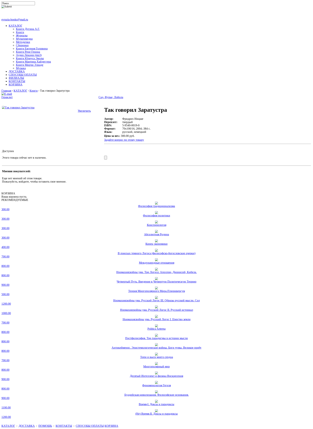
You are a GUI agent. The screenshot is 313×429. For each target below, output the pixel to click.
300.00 (5, 209)
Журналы (22, 35)
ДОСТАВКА (17, 71)
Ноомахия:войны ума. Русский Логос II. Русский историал (156, 309)
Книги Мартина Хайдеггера (33, 61)
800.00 (5, 265)
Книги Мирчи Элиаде (29, 64)
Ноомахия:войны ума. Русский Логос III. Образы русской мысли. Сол (156, 300)
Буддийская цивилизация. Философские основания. (156, 394)
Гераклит (7, 97)
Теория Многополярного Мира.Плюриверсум (156, 291)
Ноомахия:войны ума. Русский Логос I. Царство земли (157, 319)
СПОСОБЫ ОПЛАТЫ (23, 74)
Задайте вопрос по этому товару (124, 139)
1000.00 (6, 313)
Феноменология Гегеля (156, 385)
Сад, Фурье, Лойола (111, 97)
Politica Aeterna (156, 328)
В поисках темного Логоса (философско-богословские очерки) (156, 253)
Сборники (22, 45)
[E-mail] (6, 93)
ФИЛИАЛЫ (16, 77)
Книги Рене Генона (28, 51)
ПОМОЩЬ (45, 425)
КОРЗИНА (15, 84)
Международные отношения (156, 262)
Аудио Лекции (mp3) (29, 55)
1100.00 (6, 407)
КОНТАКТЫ (17, 81)
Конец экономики (156, 243)
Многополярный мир (156, 366)
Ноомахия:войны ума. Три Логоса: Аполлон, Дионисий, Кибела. (156, 272)
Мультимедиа (24, 38)
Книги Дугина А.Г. (28, 28)
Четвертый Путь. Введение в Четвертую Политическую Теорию (156, 281)
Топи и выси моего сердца (156, 357)
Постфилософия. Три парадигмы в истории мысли (156, 338)
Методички (23, 42)
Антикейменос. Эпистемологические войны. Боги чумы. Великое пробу (156, 347)
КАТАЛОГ (15, 25)
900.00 (5, 284)
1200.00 (6, 303)
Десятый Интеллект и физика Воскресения (156, 375)
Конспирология (156, 224)
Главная (6, 90)
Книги (20, 32)
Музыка (21, 68)
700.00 (5, 256)
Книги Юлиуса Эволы (30, 58)
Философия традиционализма (156, 206)
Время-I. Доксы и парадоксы (156, 404)
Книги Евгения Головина (32, 48)
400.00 (5, 247)
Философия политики (156, 215)
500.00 (5, 294)
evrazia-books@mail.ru (14, 19)
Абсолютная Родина (156, 234)
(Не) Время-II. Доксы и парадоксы (156, 413)
